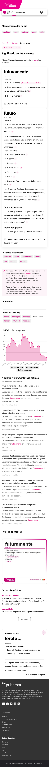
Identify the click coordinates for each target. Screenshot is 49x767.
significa (6, 32)
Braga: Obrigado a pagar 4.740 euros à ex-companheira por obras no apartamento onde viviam (24, 436)
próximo (7, 257)
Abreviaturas (6, 727)
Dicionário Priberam (10, 43)
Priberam (5, 745)
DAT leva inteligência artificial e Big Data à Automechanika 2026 (19, 506)
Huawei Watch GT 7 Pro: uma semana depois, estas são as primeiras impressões (23, 411)
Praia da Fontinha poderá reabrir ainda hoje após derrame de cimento (21, 387)
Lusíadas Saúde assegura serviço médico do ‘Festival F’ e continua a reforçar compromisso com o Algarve (23, 457)
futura (16, 257)
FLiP (3, 747)
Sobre (4, 722)
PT (4, 12)
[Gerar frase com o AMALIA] (30, 91)
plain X (4, 753)
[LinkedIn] (15, 705)
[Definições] (41, 12)
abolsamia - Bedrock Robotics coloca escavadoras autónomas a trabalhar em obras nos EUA (22, 481)
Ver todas (24, 619)
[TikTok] (11, 705)
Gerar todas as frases (13, 48)
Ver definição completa (35, 675)
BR (8, 12)
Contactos (5, 742)
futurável (16, 321)
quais (16, 32)
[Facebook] (3, 705)
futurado (26, 317)
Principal (4, 717)
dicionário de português (11, 692)
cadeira (25, 32)
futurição (26, 321)
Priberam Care (6, 756)
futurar (38, 257)
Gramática (5, 730)
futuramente (27, 257)
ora (5, 262)
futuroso (23, 262)
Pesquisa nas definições (9, 719)
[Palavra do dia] (44, 632)
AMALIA (27, 273)
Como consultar (7, 725)
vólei (42, 32)
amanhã (13, 262)
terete (34, 32)
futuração (16, 317)
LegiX (3, 750)
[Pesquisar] (12, 12)
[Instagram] (7, 705)
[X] (19, 705)
